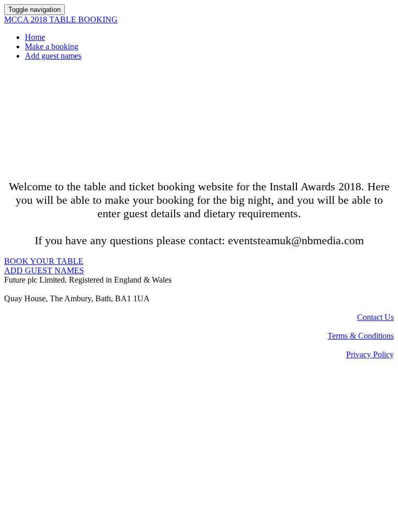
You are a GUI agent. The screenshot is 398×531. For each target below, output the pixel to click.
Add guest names (53, 55)
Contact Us (375, 317)
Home (35, 37)
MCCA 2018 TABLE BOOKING (61, 19)
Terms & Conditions (361, 335)
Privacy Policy (370, 354)
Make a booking (51, 46)
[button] (43, 261)
